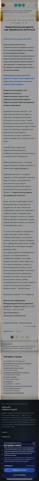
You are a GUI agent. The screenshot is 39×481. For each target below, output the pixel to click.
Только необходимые (19, 475)
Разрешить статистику (19, 470)
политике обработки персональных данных (16, 461)
